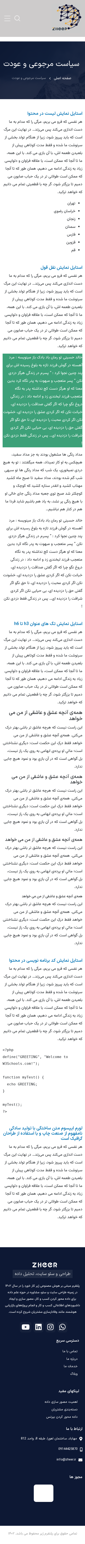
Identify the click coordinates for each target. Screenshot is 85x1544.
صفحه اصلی (62, 78)
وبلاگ (74, 1374)
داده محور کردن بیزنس (62, 1416)
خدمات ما (71, 1366)
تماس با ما (70, 1351)
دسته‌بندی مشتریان (64, 1409)
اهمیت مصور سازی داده (61, 1402)
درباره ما (72, 1359)
